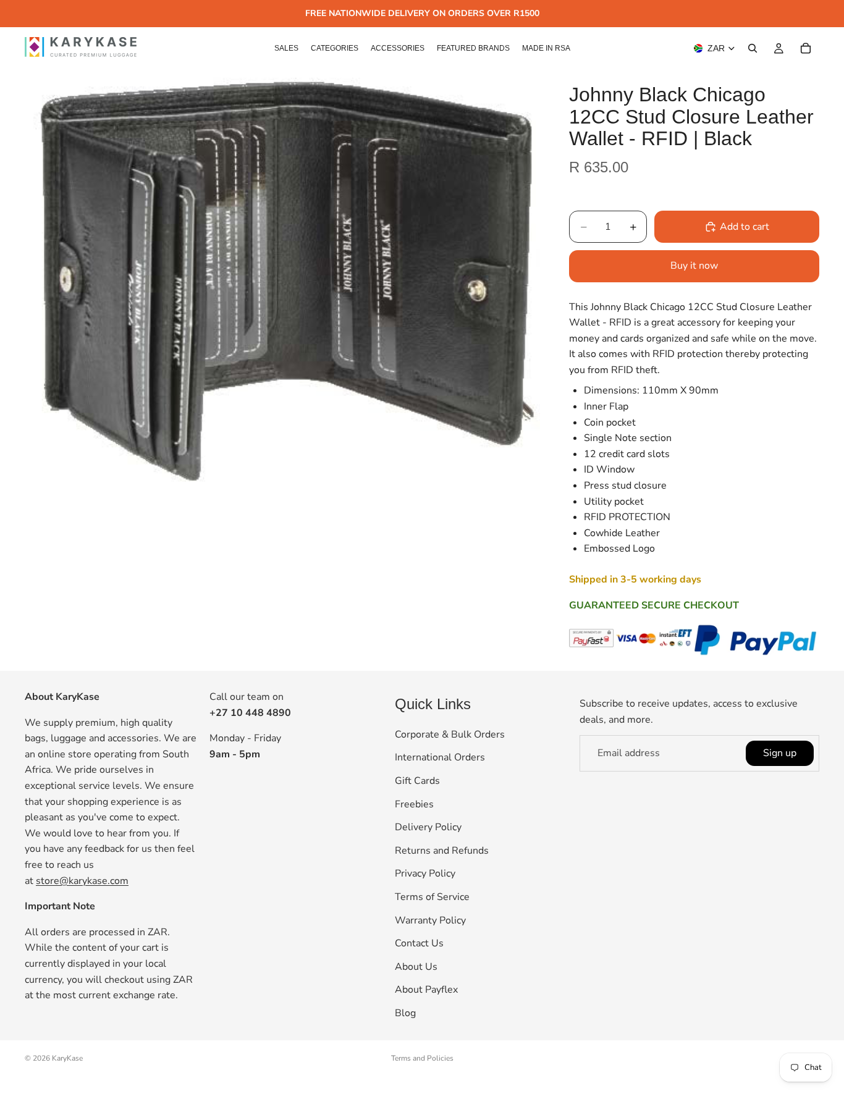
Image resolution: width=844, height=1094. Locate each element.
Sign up (779, 753)
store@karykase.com (82, 881)
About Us (416, 967)
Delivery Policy (428, 827)
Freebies (414, 804)
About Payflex (426, 990)
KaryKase (67, 1058)
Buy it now (694, 265)
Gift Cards (417, 781)
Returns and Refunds (442, 850)
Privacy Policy (425, 874)
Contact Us (419, 943)
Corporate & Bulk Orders (450, 734)
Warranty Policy (430, 920)
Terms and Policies (422, 1058)
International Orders (440, 758)
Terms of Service (432, 897)
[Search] (752, 48)
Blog (405, 1013)
